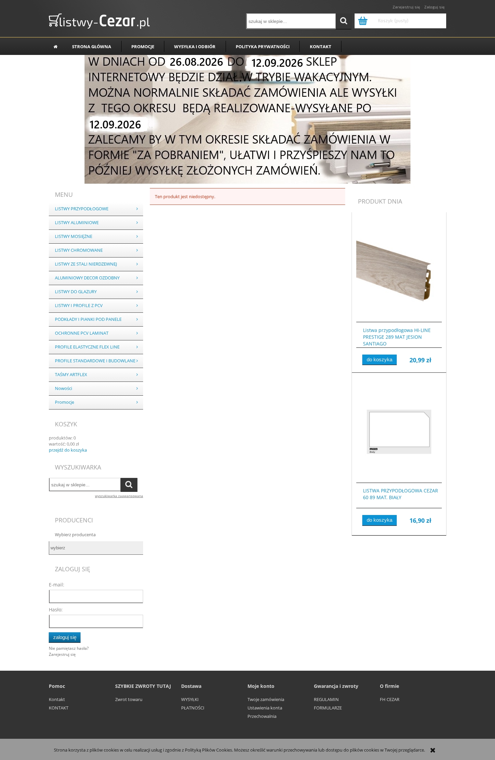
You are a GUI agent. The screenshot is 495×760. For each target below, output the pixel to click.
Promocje (64, 402)
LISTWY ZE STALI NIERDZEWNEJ (86, 264)
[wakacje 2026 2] (247, 119)
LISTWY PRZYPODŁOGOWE (81, 209)
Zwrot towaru (128, 699)
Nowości (63, 388)
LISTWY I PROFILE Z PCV (79, 305)
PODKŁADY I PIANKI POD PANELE (88, 319)
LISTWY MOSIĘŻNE (73, 236)
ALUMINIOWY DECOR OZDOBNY (87, 278)
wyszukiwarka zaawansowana (119, 495)
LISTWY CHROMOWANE (79, 250)
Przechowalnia (262, 716)
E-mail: (56, 584)
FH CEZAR (389, 699)
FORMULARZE (328, 708)
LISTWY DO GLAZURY (76, 292)
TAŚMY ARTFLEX (71, 374)
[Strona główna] (99, 19)
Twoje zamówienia (266, 699)
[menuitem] (91, 46)
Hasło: (56, 609)
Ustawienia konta (265, 708)
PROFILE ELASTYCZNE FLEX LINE (87, 347)
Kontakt (57, 699)
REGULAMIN (326, 699)
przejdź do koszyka (68, 450)
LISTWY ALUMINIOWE (77, 222)
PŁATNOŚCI (192, 708)
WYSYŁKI (190, 699)
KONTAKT (58, 708)
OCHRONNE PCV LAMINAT (81, 333)
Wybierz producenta (75, 534)
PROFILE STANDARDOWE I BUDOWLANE (95, 361)
